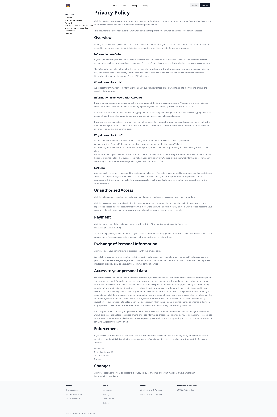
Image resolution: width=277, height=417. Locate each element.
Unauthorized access (73, 20)
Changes (68, 33)
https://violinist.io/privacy (106, 376)
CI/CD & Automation (185, 390)
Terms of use (108, 399)
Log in (194, 5)
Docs (124, 5)
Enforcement (70, 31)
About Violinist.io (73, 399)
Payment (68, 23)
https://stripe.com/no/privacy (107, 227)
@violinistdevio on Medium (151, 394)
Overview (68, 18)
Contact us (107, 390)
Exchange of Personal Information (79, 25)
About (114, 5)
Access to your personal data (76, 28)
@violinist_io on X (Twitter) (151, 390)
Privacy (145, 5)
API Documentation (74, 394)
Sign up (205, 5)
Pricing (134, 5)
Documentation (72, 390)
